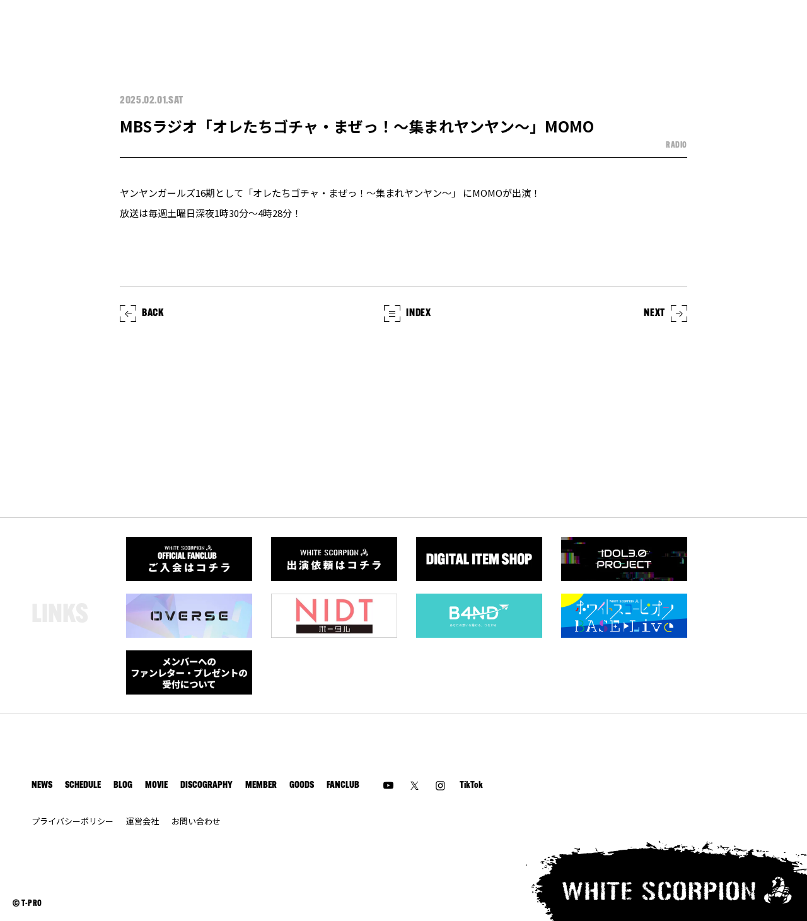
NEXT (654, 313)
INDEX (418, 313)
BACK (153, 313)
